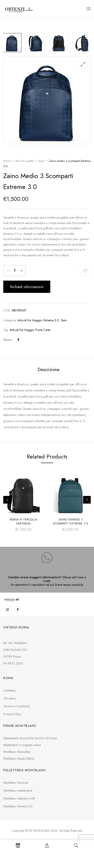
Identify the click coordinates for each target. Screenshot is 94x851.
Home (7, 161)
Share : (8, 340)
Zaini (41, 161)
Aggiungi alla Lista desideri (85, 270)
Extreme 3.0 (51, 320)
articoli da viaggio (22, 330)
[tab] (48, 369)
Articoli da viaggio (29, 320)
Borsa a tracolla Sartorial (23, 521)
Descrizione (48, 369)
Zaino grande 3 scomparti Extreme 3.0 (70, 521)
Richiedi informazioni (27, 286)
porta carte (43, 330)
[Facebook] (18, 340)
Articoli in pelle (24, 161)
